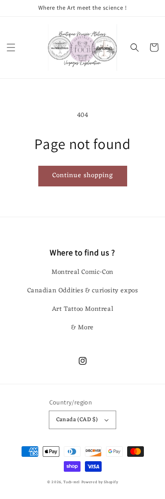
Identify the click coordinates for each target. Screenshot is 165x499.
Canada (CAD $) (77, 420)
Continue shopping (82, 176)
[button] (11, 47)
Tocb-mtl (71, 482)
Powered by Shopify (99, 482)
